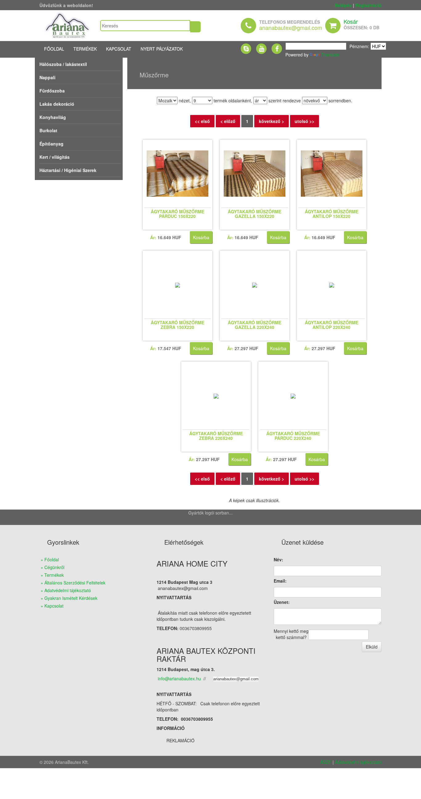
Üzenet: (282, 602)
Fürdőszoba (52, 91)
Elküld (372, 647)
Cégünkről (54, 567)
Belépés (343, 5)
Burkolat (48, 130)
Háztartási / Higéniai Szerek (67, 170)
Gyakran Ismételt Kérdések (70, 598)
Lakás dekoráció (56, 104)
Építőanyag (51, 144)
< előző (227, 121)
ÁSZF (325, 762)
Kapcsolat (118, 49)
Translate (330, 54)
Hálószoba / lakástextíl (63, 64)
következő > (271, 121)
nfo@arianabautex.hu (180, 678)
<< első (202, 121)
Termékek (85, 49)
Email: (280, 581)
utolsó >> (304, 121)
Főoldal (54, 49)
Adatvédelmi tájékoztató (67, 590)
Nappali (47, 77)
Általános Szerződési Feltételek (74, 583)
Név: (278, 559)
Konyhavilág (52, 117)
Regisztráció (368, 5)
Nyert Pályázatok (162, 49)
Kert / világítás (54, 157)
